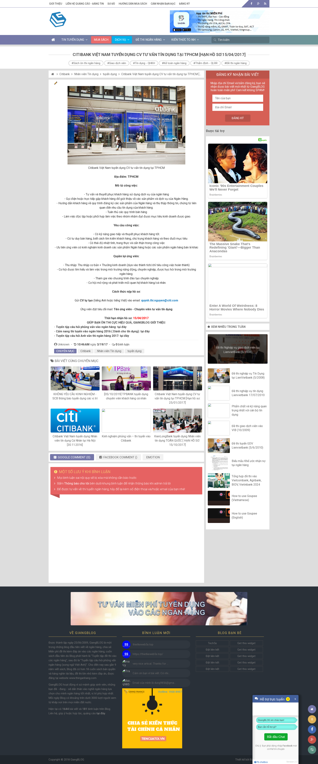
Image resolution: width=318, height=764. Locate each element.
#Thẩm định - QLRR (205, 63)
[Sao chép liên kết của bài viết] (312, 750)
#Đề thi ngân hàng (236, 63)
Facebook (287, 745)
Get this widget (246, 643)
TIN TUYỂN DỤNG (72, 39)
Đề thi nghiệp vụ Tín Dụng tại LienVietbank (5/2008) (248, 375)
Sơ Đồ (111, 3)
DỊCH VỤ (120, 39)
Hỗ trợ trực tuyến (272, 699)
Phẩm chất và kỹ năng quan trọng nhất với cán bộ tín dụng (249, 410)
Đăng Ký (184, 3)
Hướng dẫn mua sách (133, 3)
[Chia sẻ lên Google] (312, 739)
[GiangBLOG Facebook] (251, 3)
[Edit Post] (55, 83)
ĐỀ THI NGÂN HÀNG (149, 39)
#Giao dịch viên (116, 63)
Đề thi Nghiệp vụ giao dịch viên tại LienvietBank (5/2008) (237, 350)
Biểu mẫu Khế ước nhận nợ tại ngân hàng (248, 463)
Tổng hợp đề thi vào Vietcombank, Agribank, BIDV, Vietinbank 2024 (247, 480)
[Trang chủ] (312, 709)
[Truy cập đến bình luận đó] (126, 644)
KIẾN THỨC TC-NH (183, 39)
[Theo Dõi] (258, 3)
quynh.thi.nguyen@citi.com (159, 300)
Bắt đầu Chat (276, 737)
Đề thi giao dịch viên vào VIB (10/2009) (247, 428)
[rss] (265, 3)
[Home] (53, 74)
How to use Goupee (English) (244, 515)
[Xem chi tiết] (219, 30)
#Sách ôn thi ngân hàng (86, 63)
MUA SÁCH (101, 39)
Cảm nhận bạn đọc (163, 3)
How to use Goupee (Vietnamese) (244, 498)
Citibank (64, 74)
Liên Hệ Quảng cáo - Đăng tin (85, 3)
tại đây (121, 327)
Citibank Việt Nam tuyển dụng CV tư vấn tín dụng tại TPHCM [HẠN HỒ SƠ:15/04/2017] (176, 74)
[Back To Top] (312, 699)
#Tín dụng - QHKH (144, 63)
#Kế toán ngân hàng (174, 63)
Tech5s (212, 643)
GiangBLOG (77, 759)
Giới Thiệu (55, 3)
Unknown (63, 344)
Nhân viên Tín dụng (86, 74)
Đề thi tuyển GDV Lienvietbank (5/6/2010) (247, 445)
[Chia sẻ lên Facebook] (312, 729)
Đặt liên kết (212, 649)
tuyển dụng (110, 74)
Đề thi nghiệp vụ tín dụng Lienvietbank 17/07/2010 (248, 393)
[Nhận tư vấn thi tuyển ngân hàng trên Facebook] (159, 608)
